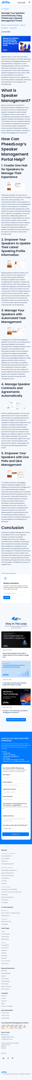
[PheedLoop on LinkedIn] (3, 1058)
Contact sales (21, 2)
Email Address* (8, 782)
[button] (29, 2)
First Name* (6, 775)
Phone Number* (8, 796)
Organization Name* (9, 789)
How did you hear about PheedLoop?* (15, 825)
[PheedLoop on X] (12, 1058)
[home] (6, 2)
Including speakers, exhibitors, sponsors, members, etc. (15, 807)
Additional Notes (8, 816)
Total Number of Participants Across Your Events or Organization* (15, 804)
